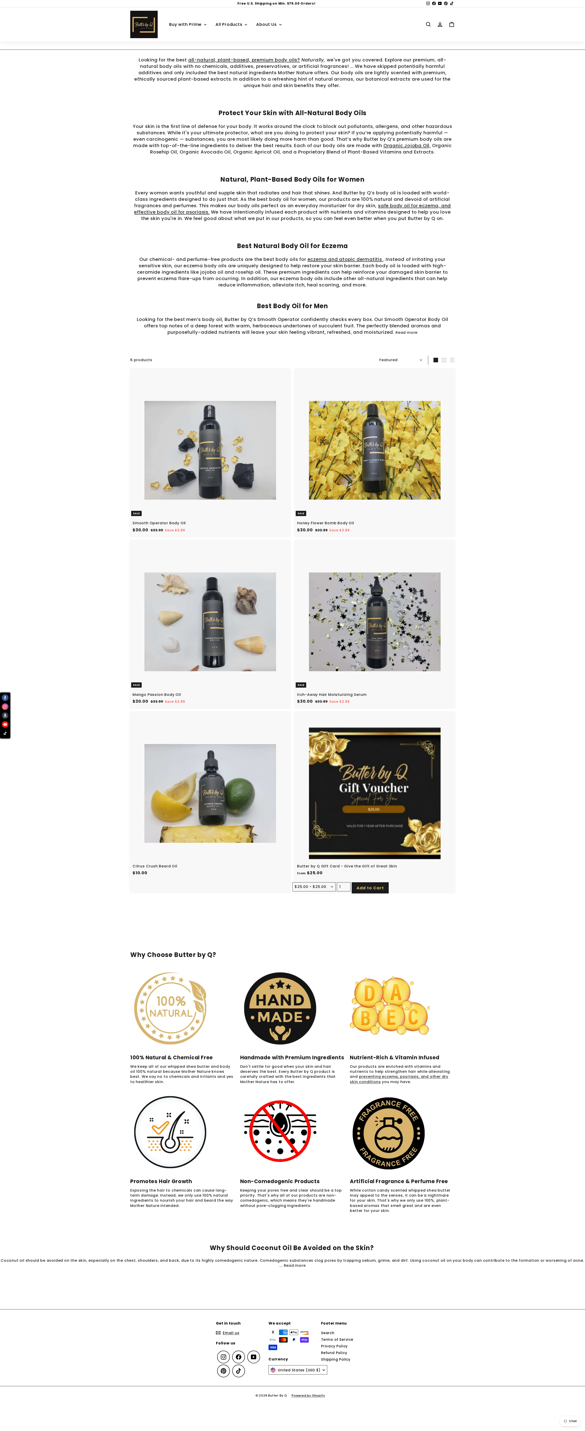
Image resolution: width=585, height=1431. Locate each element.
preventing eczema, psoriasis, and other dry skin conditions (399, 1079)
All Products (229, 24)
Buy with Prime (186, 24)
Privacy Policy (334, 1346)
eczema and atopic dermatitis (345, 259)
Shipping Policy (336, 1359)
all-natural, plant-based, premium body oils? (244, 60)
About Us (267, 24)
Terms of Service (337, 1339)
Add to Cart (370, 888)
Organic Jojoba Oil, (407, 145)
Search (328, 1332)
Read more (406, 332)
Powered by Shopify (308, 1395)
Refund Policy (334, 1352)
